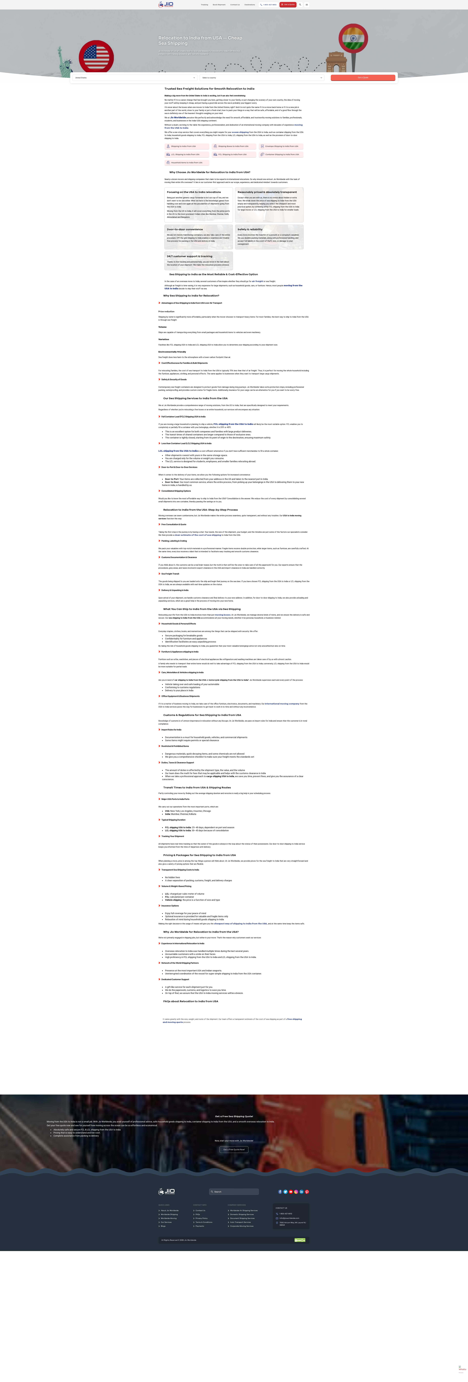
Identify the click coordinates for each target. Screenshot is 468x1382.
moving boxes (223, 614)
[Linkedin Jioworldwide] (301, 1191)
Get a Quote (363, 78)
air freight (257, 281)
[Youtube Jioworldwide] (290, 1191)
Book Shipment (219, 5)
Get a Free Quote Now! (234, 1149)
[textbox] (262, 77)
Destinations (250, 5)
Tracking (204, 5)
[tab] (234, 1009)
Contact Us (235, 5)
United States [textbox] (81, 78)
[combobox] (135, 78)
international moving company (282, 703)
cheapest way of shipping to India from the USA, (241, 923)
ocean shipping (240, 132)
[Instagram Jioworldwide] (296, 1191)
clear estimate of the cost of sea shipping (197, 535)
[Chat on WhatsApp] (463, 1369)
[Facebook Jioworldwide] (280, 1191)
